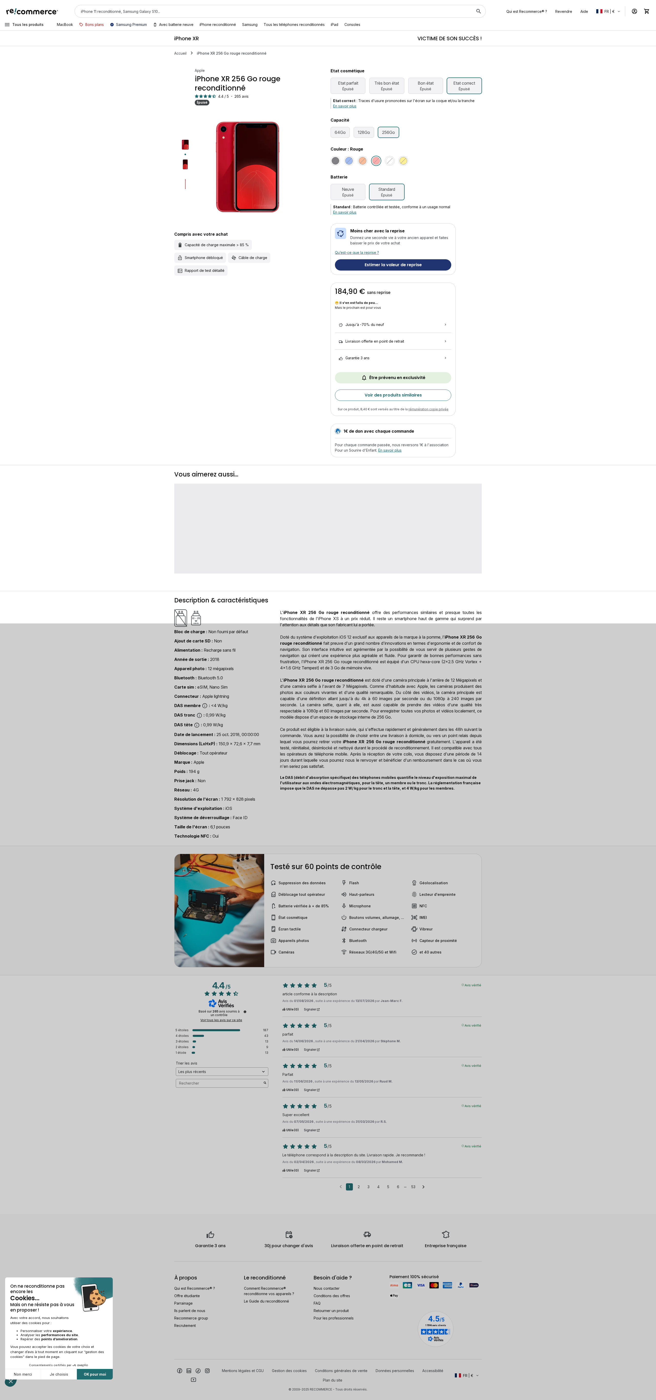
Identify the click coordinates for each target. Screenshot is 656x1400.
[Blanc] (390, 161)
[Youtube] (193, 1379)
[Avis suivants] (423, 1187)
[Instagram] (207, 1370)
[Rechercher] (478, 11)
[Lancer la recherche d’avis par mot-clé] (265, 1083)
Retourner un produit (331, 1310)
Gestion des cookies (289, 1370)
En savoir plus (344, 106)
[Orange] (362, 161)
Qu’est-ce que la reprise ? (357, 252)
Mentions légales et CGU (243, 1370)
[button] (608, 11)
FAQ (317, 1303)
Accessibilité (432, 1370)
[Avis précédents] (340, 1186)
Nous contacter (327, 1288)
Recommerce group (191, 1318)
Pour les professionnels (334, 1318)
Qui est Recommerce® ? (194, 1288)
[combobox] (273, 11)
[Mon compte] (634, 11)
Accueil (180, 53)
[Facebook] (180, 1370)
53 (413, 1187)
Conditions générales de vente (341, 1370)
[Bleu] (349, 161)
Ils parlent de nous (189, 1310)
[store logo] (32, 11)
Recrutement (185, 1325)
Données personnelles (395, 1370)
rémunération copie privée (428, 409)
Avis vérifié (473, 985)
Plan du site (332, 1380)
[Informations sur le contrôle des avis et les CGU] (245, 1012)
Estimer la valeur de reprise (393, 265)
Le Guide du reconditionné (266, 1301)
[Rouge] (376, 161)
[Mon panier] (647, 11)
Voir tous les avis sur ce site (221, 1020)
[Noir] (335, 161)
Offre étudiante (187, 1296)
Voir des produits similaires (393, 395)
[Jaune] (403, 161)
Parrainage (183, 1303)
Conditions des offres (332, 1296)
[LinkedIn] (189, 1370)
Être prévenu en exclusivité (397, 378)
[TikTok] (198, 1370)
